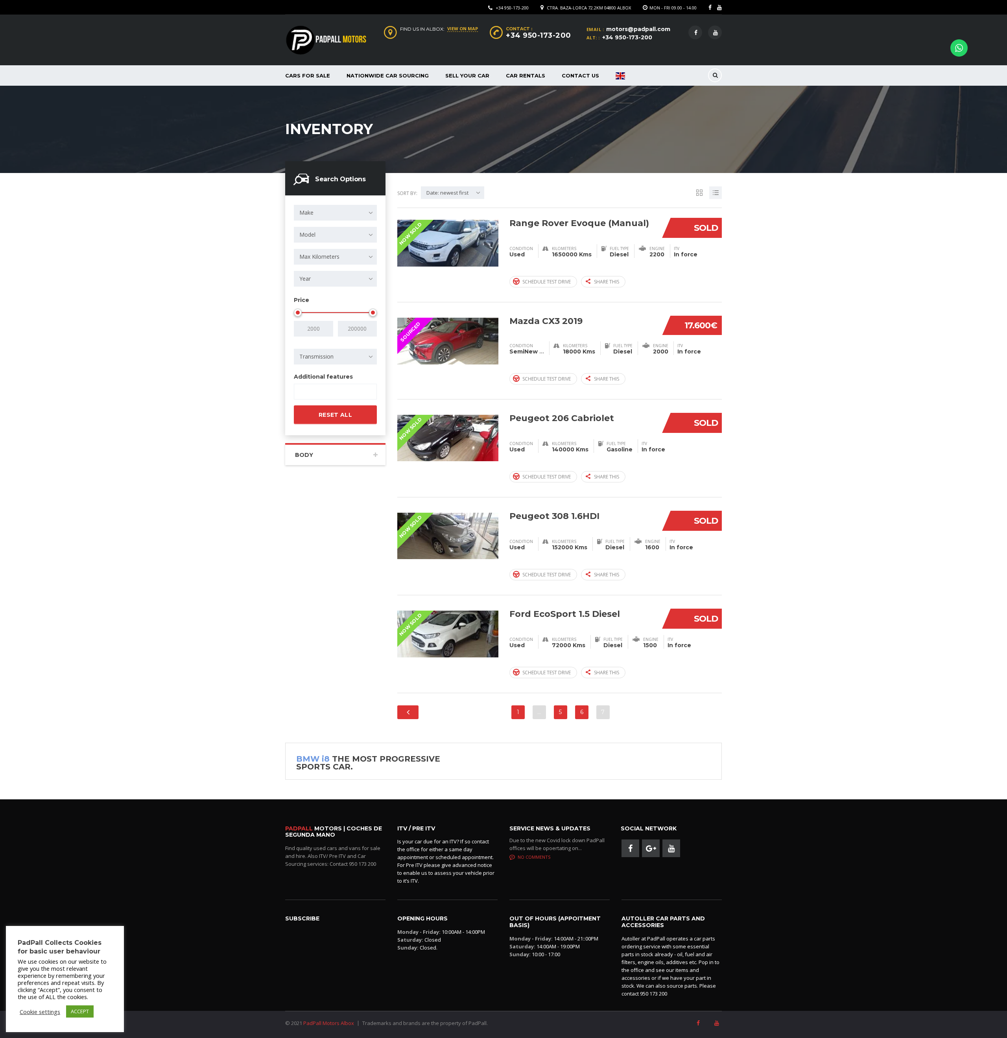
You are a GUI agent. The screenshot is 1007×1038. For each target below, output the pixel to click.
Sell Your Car (467, 75)
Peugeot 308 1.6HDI (554, 516)
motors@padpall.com (638, 29)
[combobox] (335, 213)
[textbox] (303, 392)
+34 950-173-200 (512, 8)
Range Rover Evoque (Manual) (579, 223)
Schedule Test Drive (546, 281)
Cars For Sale (307, 75)
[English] (620, 75)
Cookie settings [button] (40, 1011)
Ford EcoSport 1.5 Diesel (564, 614)
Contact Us (580, 75)
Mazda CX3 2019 (546, 321)
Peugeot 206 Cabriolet (561, 418)
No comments (534, 857)
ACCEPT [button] (80, 1011)
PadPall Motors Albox (328, 1023)
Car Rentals (525, 75)
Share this (606, 281)
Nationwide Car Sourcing (388, 75)
